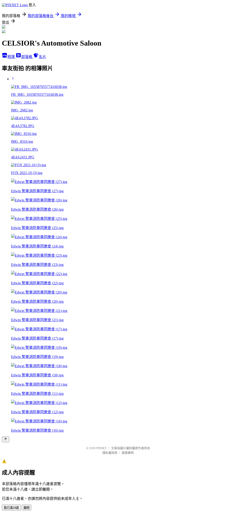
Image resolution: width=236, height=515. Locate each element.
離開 (27, 507)
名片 (42, 57)
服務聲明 (128, 452)
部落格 (27, 57)
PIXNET (101, 448)
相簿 (11, 57)
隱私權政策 (109, 452)
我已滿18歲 (11, 507)
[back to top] (5, 439)
